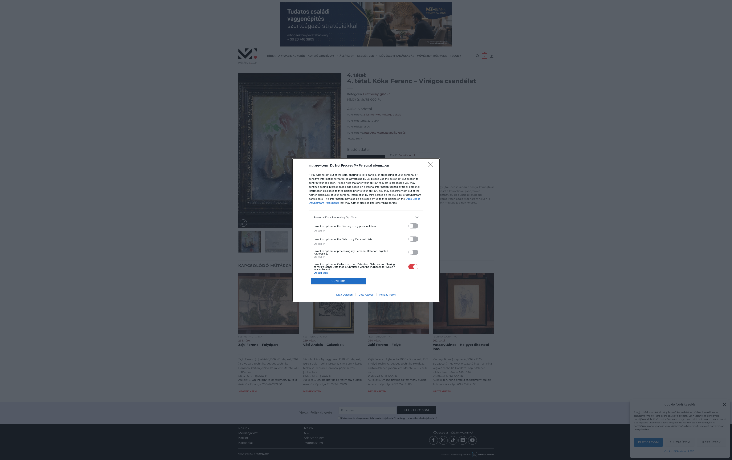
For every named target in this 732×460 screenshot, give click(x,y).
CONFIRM (338, 281)
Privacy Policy (387, 294)
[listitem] (366, 218)
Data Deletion (344, 294)
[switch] (413, 225)
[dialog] (366, 230)
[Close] (432, 165)
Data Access (366, 294)
